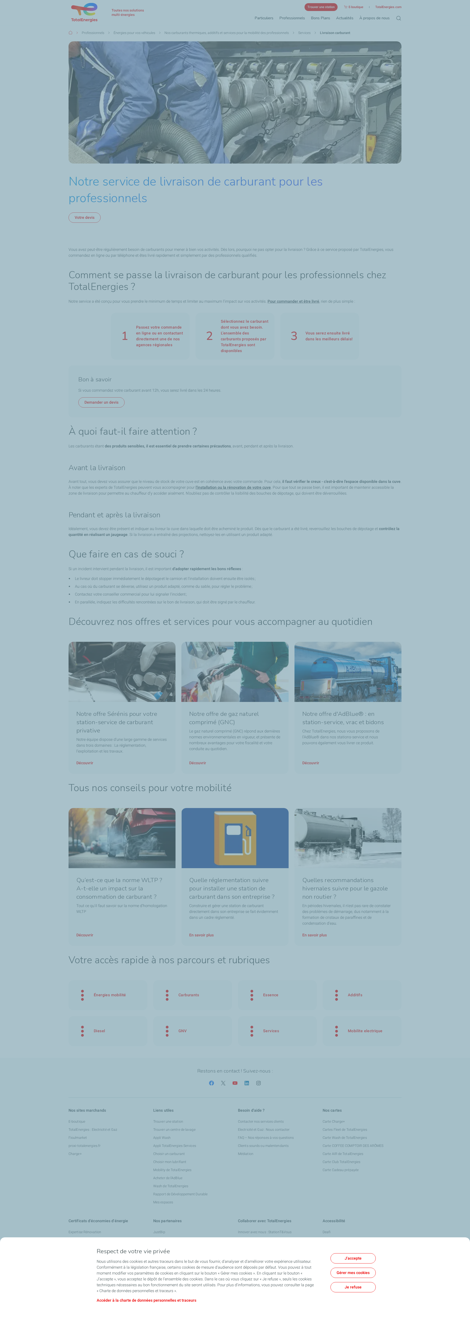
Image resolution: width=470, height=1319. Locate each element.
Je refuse (353, 1287)
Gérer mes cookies (353, 1272)
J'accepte (353, 1258)
